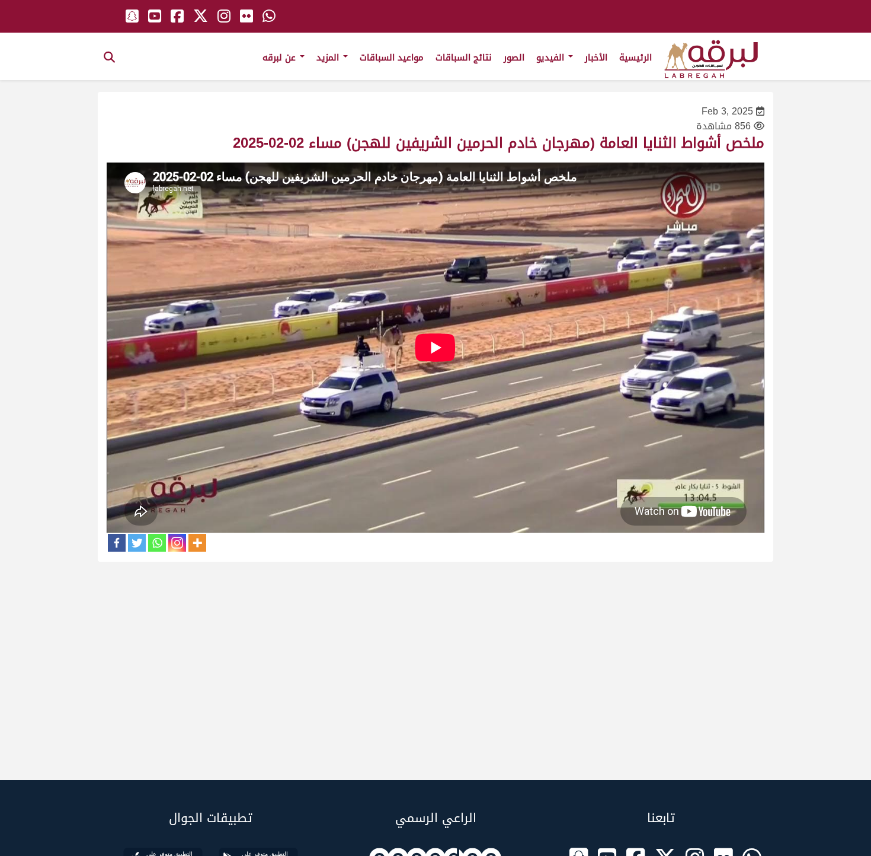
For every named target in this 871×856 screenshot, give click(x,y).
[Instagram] (177, 543)
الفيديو (551, 57)
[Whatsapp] (157, 543)
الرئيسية (635, 57)
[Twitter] (137, 543)
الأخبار (596, 57)
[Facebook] (117, 543)
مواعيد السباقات (392, 57)
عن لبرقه (280, 57)
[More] (197, 543)
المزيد (329, 57)
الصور (514, 57)
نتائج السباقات (464, 57)
